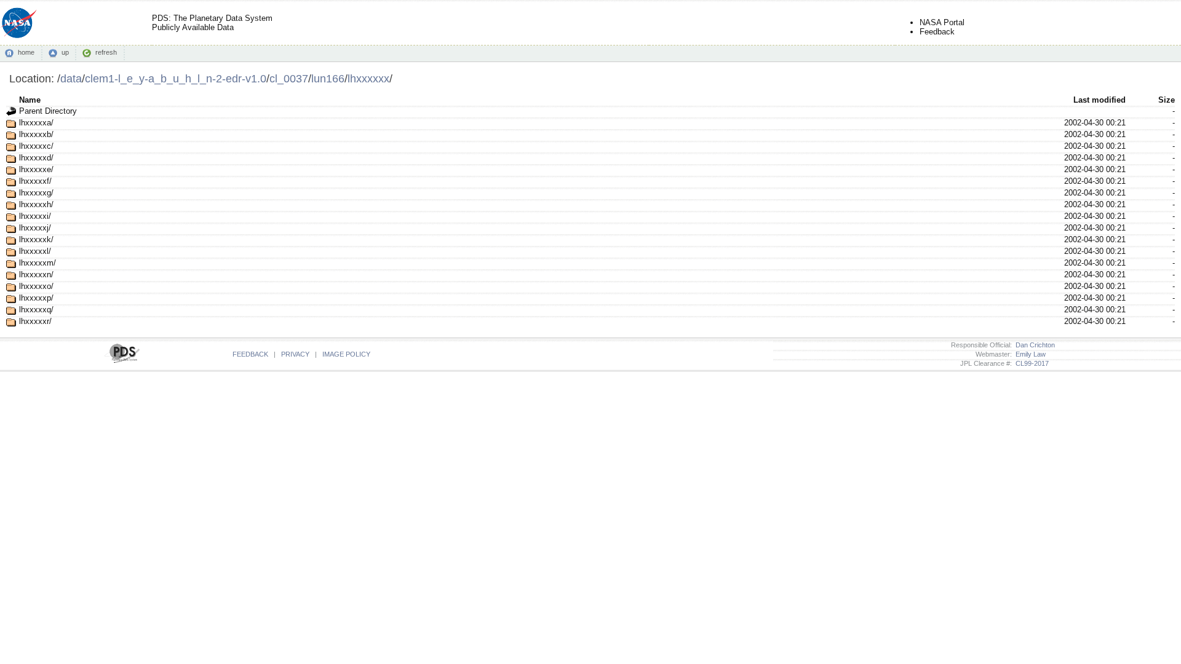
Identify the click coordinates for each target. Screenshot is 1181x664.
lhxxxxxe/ (36, 169)
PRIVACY (295, 354)
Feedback (937, 31)
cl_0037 (288, 78)
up (65, 52)
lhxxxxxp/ (36, 297)
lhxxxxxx (368, 78)
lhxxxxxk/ (36, 239)
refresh (106, 52)
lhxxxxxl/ (35, 251)
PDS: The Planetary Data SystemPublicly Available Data (212, 23)
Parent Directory (48, 111)
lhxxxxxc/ (36, 146)
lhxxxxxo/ (36, 286)
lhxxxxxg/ (36, 192)
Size (1166, 100)
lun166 (327, 78)
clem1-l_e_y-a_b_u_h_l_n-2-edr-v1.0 (175, 78)
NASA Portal (942, 22)
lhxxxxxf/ (35, 181)
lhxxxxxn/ (36, 274)
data (71, 78)
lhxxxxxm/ (37, 262)
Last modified (1099, 100)
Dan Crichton (1033, 345)
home (26, 52)
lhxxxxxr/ (35, 321)
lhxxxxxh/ (36, 204)
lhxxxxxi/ (35, 216)
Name (30, 100)
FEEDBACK (250, 354)
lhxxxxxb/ (36, 134)
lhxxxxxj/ (35, 227)
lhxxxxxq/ (36, 309)
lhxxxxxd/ (36, 157)
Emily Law (1029, 354)
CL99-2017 (1030, 363)
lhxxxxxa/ (36, 122)
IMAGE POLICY (346, 354)
